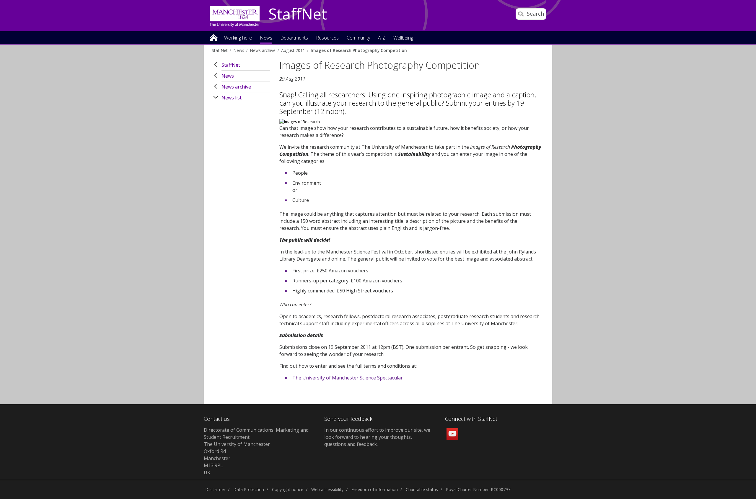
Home (214, 37)
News (238, 50)
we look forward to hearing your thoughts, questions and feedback (377, 437)
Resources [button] (327, 38)
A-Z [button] (381, 38)
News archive (263, 50)
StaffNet (297, 14)
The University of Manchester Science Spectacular (347, 377)
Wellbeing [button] (403, 38)
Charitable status (422, 489)
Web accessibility (327, 489)
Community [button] (358, 38)
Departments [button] (294, 38)
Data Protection (248, 489)
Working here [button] (238, 38)
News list (231, 97)
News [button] (266, 38)
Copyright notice (287, 489)
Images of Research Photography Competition (359, 50)
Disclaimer (215, 489)
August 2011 (293, 50)
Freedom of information (374, 489)
